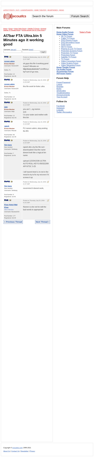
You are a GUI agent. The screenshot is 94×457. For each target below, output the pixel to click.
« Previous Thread (13, 222)
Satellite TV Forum (68, 57)
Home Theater (40, 10)
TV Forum (65, 59)
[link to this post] (10, 56)
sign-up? (13, 49)
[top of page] (5, 56)
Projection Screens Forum (71, 51)
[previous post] (6, 79)
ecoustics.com (17, 448)
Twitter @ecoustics (64, 112)
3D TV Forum (66, 36)
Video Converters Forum (71, 61)
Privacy (32, 451)
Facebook (61, 106)
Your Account (62, 97)
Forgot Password (63, 82)
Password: (27, 49)
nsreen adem (9, 61)
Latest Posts (9, 10)
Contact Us (15, 451)
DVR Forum (66, 45)
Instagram (61, 108)
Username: (10, 49)
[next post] (6, 56)
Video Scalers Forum (69, 63)
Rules (59, 89)
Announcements (63, 95)
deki (6, 107)
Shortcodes (61, 91)
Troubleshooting (63, 93)
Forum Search (80, 16)
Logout (59, 85)
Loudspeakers (27, 10)
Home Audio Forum (65, 32)
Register (60, 87)
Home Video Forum (65, 34)
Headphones (52, 10)
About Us (6, 451)
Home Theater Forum (66, 67)
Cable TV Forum (68, 38)
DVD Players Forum (69, 40)
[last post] (7, 56)
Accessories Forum (65, 72)
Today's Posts (85, 32)
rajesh (6, 126)
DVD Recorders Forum (70, 43)
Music (61, 10)
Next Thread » (42, 222)
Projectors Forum (68, 55)
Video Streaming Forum (70, 65)
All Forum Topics (64, 74)
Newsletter (24, 451)
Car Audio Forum (64, 69)
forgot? (31, 49)
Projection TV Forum (69, 53)
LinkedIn (60, 110)
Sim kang (8, 145)
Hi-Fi (17, 10)
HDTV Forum (66, 47)
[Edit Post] (48, 57)
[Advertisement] (26, 335)
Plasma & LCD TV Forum (71, 49)
